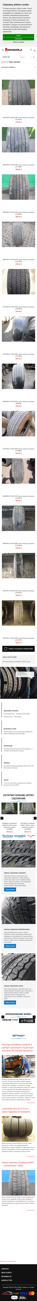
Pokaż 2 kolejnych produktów (21, 649)
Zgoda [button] (18, 35)
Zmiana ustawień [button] (18, 42)
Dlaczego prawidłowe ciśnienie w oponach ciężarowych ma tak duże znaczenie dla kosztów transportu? (17, 1047)
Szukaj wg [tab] (6, 57)
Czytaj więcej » (31, 1102)
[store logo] (13, 50)
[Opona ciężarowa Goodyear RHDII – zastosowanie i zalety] (18, 1195)
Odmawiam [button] (18, 39)
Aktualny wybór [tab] (8, 67)
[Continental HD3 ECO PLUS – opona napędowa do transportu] (18, 1141)
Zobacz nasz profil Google (8, 1261)
